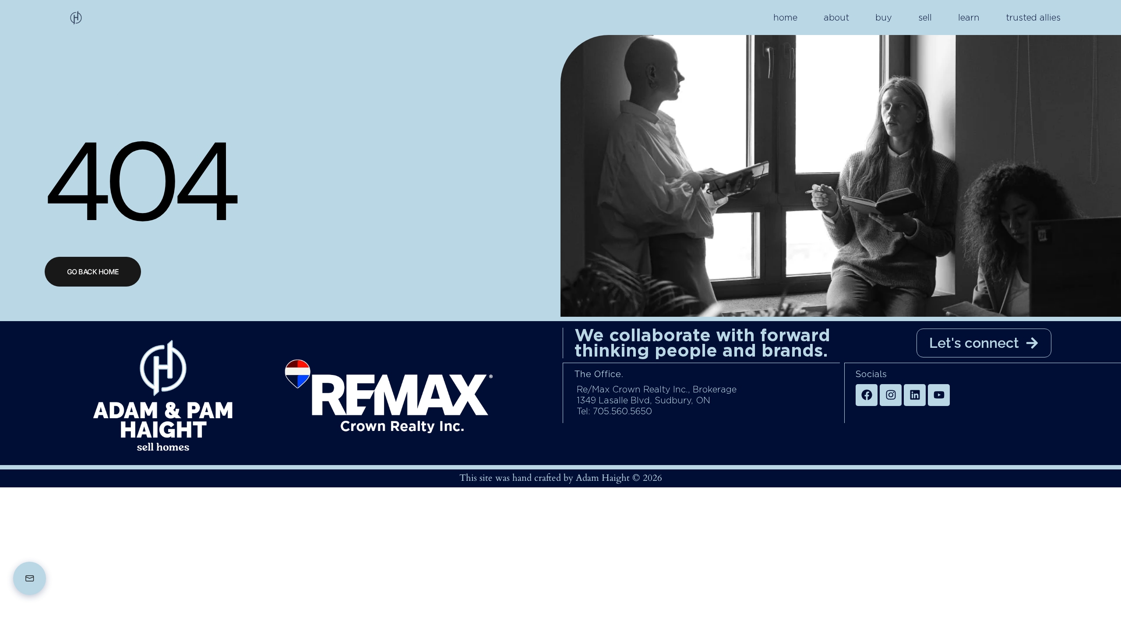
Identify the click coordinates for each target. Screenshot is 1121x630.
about (836, 17)
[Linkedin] (915, 395)
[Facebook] (867, 395)
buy (883, 17)
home (785, 17)
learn (969, 17)
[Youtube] (939, 395)
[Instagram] (891, 395)
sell (925, 17)
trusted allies (1033, 17)
